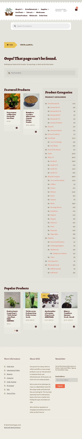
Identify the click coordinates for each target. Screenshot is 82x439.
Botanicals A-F (55, 107)
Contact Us (10, 378)
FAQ (8, 389)
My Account (58, 11)
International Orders (60, 9)
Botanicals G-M (55, 111)
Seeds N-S (53, 169)
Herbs (52, 203)
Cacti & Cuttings (56, 142)
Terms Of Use (11, 393)
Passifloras (54, 211)
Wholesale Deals (53, 265)
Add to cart (17, 330)
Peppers (53, 215)
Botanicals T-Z (55, 119)
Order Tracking (11, 382)
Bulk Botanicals (55, 269)
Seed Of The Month (54, 150)
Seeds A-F (53, 161)
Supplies (44, 9)
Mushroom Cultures (60, 253)
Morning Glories (56, 207)
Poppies (53, 219)
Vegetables (54, 234)
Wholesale (33, 15)
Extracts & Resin (56, 130)
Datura (52, 188)
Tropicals (53, 230)
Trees (52, 226)
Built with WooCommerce (12, 427)
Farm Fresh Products (57, 242)
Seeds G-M (54, 165)
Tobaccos (53, 223)
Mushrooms (40, 12)
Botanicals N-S (55, 115)
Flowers (53, 192)
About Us (9, 374)
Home (11, 45)
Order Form (43, 15)
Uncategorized (53, 261)
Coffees (53, 184)
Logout (65, 11)
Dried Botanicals (31, 9)
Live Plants (19, 12)
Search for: (72, 9)
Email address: (60, 376)
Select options (17, 128)
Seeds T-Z (53, 173)
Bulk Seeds (54, 273)
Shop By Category (54, 176)
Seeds (50, 153)
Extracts (30, 12)
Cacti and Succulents (57, 180)
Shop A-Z (18, 9)
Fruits (52, 196)
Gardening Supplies (57, 246)
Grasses (53, 200)
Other (52, 257)
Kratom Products (21, 15)
